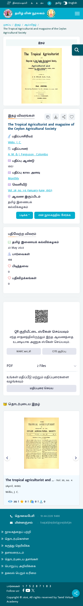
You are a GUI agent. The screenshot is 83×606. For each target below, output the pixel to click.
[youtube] (28, 590)
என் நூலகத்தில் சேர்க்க (55, 215)
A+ (42, 3)
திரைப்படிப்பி (19, 3)
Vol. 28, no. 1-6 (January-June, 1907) (30, 190)
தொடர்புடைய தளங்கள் (21, 559)
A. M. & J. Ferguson (21, 154)
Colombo (42, 154)
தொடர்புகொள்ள (17, 538)
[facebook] (24, 590)
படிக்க (23, 215)
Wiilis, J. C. (14, 142)
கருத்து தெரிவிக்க (17, 545)
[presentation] (7, 458)
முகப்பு (7, 25)
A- (32, 3)
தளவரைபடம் (14, 552)
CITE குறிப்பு (59, 351)
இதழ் (18, 25)
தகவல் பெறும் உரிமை (20, 573)
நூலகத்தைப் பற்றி (18, 532)
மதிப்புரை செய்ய (41, 388)
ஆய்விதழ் (30, 25)
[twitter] (33, 590)
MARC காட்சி (24, 351)
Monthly (13, 178)
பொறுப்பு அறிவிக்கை (20, 566)
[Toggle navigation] (77, 13)
